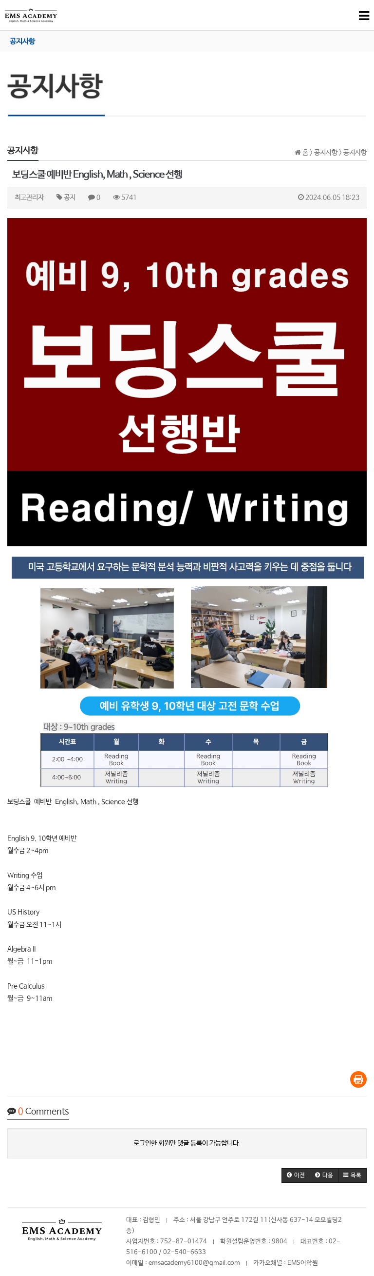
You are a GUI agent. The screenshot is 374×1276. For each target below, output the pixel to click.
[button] (295, 1175)
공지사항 (22, 41)
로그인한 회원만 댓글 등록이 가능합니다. (187, 1143)
